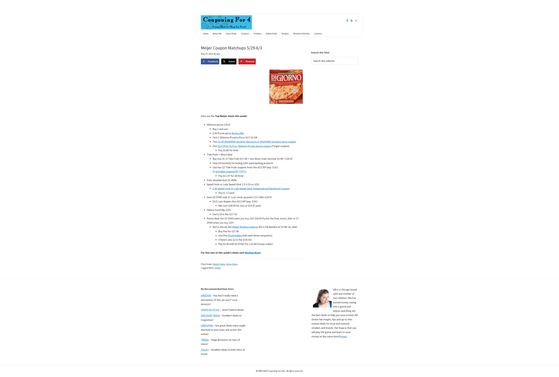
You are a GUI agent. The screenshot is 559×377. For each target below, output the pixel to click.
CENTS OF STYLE (210, 309)
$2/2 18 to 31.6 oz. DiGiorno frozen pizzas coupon (244, 146)
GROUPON (207, 325)
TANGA (205, 339)
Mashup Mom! (253, 252)
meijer (217, 267)
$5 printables (235, 235)
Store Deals (232, 264)
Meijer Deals (219, 264)
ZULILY (205, 349)
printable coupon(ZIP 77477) (230, 171)
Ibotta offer (237, 133)
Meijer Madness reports (245, 227)
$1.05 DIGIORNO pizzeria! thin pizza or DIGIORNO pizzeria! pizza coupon (257, 141)
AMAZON (206, 295)
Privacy (343, 336)
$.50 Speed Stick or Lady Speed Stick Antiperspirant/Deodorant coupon (251, 188)
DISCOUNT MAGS (210, 315)
